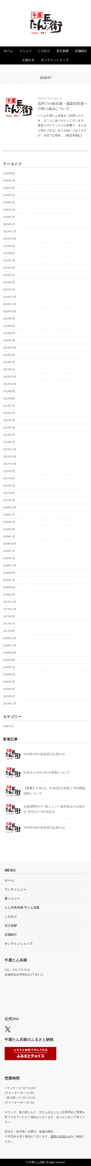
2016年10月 (9, 652)
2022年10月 (9, 384)
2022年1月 (9, 442)
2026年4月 (9, 202)
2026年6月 (9, 187)
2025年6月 (9, 267)
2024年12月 (9, 296)
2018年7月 (9, 580)
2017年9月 (9, 616)
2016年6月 (9, 674)
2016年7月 (9, 667)
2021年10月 (9, 463)
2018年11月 (9, 565)
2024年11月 (9, 304)
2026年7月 (9, 180)
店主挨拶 (62, 51)
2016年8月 (9, 660)
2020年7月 (9, 514)
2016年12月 (9, 638)
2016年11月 (9, 645)
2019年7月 (9, 551)
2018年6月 (9, 587)
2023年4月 (9, 355)
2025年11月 (9, 231)
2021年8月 (9, 478)
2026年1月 (9, 224)
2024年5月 (9, 340)
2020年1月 (9, 536)
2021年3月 (9, 500)
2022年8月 (9, 398)
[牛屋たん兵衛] (45, 15)
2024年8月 (9, 325)
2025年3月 (9, 289)
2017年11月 (9, 609)
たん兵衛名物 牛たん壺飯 (22, 907)
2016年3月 (9, 696)
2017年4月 (9, 631)
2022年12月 (9, 376)
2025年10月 (9, 238)
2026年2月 (9, 217)
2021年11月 (9, 456)
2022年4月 (9, 420)
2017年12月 (9, 601)
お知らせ (28, 60)
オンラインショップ (55, 60)
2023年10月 (9, 347)
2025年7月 (9, 260)
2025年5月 (9, 275)
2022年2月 (9, 434)
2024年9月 (9, 318)
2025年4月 (9, 282)
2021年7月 (9, 485)
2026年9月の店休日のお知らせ (44, 754)
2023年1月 (9, 369)
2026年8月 (9, 173)
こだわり (44, 51)
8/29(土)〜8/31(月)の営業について (46, 772)
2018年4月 (9, 594)
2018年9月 (9, 572)
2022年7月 (9, 405)
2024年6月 (9, 333)
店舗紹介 (81, 51)
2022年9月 (9, 391)
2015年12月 (9, 703)
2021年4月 (9, 493)
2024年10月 (9, 311)
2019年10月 (9, 543)
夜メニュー (12, 898)
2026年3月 (9, 209)
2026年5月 (9, 195)
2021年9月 (9, 471)
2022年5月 (9, 413)
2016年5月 (9, 681)
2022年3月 (9, 427)
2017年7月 (9, 623)
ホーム (8, 51)
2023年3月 (9, 362)
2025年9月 (9, 246)
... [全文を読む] (71, 135)
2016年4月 (9, 689)
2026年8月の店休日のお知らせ (44, 827)
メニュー (25, 51)
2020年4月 (9, 529)
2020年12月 (9, 507)
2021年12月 (9, 449)
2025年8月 (9, 253)
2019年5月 (9, 558)
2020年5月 (9, 522)
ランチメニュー (15, 889)
